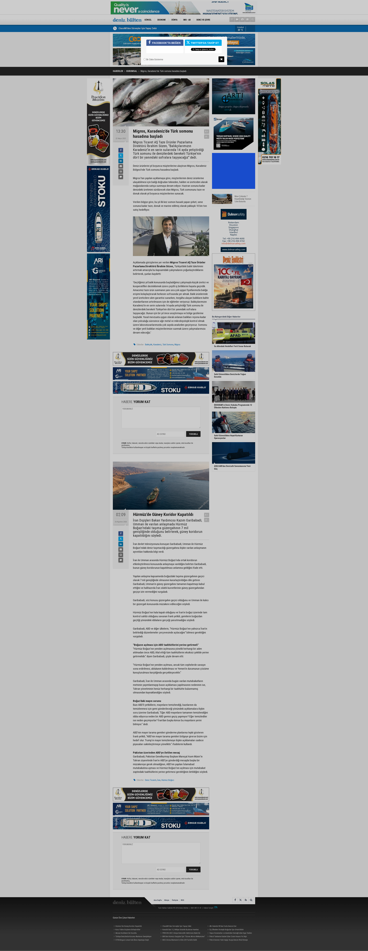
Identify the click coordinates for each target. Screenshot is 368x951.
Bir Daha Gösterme (154, 59)
